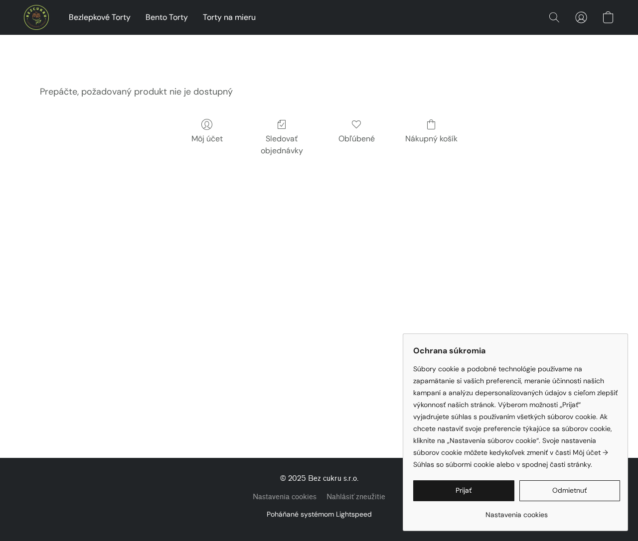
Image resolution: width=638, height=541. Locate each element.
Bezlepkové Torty (100, 17)
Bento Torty (167, 17)
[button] (36, 17)
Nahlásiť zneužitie (355, 497)
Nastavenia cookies (285, 497)
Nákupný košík (431, 138)
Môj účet (207, 138)
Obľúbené (356, 138)
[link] (516, 511)
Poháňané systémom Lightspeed (319, 514)
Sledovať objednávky (282, 144)
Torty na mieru (229, 17)
